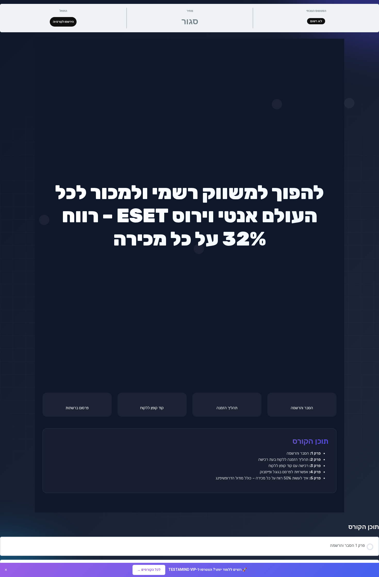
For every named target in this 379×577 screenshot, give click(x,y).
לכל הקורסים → (149, 569)
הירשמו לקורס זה (63, 21)
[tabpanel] (189, 275)
